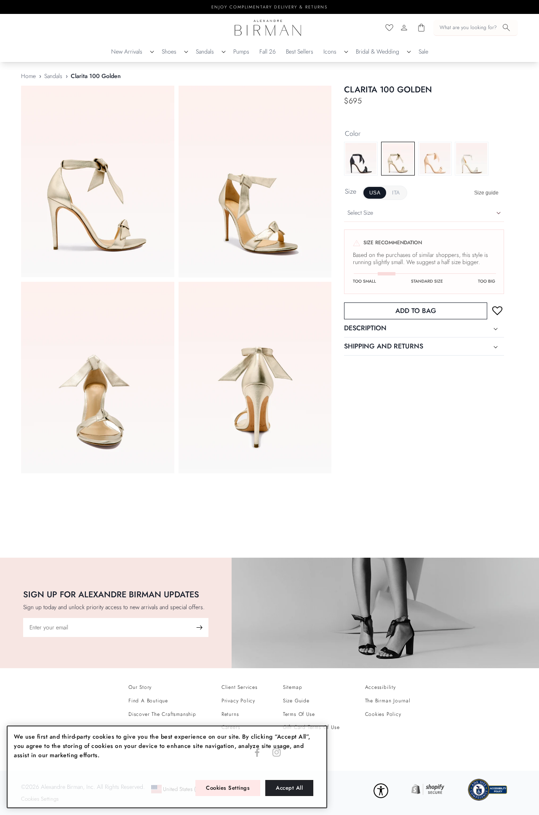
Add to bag (415, 311)
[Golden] (398, 158)
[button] (475, 28)
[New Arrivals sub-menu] (152, 52)
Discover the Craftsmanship (162, 714)
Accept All (289, 788)
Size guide (486, 193)
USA (374, 193)
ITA (396, 193)
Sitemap (292, 687)
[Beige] (435, 158)
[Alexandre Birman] (268, 27)
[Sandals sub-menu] (223, 52)
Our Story (140, 687)
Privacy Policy (238, 700)
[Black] (361, 158)
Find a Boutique (148, 700)
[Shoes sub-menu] (186, 52)
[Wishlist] (389, 27)
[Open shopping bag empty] (421, 27)
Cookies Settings (228, 788)
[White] (471, 158)
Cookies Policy (383, 714)
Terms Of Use (299, 714)
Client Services (239, 687)
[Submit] (199, 627)
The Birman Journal (388, 700)
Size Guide (296, 700)
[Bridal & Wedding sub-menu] (409, 52)
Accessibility (380, 687)
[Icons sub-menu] (346, 52)
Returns (230, 714)
